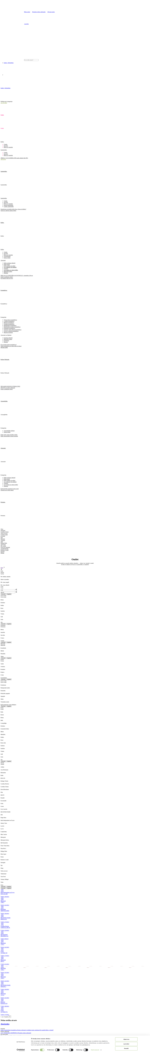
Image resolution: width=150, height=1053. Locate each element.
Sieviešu (6, 145)
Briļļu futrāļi (7, 264)
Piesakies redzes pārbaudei (39, 12)
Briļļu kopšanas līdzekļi (9, 263)
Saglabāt (9, 594)
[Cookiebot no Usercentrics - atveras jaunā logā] (21, 1050)
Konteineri (6, 340)
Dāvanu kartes (51, 12)
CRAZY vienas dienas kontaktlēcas (12, 329)
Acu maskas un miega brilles (11, 270)
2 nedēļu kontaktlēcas (9, 321)
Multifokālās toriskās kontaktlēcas (12, 327)
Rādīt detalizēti (95, 1050)
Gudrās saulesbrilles (9, 206)
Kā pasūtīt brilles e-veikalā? (47, 1030)
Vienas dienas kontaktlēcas (10, 320)
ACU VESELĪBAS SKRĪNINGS (9, 1033)
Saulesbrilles (4, 150)
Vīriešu (5, 144)
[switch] (57, 1050)
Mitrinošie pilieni (8, 271)
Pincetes (6, 342)
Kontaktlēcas (14, 1030)
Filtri (2, 567)
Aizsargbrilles (7, 256)
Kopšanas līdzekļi (8, 337)
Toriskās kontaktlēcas (9, 324)
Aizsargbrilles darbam (9, 430)
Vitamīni (6, 268)
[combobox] (31, 60)
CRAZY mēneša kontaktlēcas (11, 331)
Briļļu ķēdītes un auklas (9, 266)
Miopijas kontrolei (8, 332)
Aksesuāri (3, 260)
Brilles (2, 141)
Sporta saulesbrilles (8, 205)
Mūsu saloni (27, 12)
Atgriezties (5, 1024)
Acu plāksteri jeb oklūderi (10, 267)
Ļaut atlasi (126, 1044)
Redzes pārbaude (21, 1030)
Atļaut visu (126, 1039)
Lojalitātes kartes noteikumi (33, 1030)
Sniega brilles (7, 257)
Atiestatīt (3, 594)
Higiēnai (6, 273)
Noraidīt (126, 1048)
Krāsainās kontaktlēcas (9, 328)
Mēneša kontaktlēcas (9, 322)
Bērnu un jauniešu (8, 147)
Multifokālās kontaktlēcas (10, 325)
